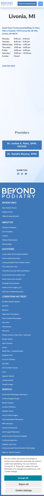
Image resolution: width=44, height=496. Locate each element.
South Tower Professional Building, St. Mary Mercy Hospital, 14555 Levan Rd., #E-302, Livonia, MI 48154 (21, 31)
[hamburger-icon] (40, 3)
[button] (19, 471)
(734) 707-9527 (8, 66)
